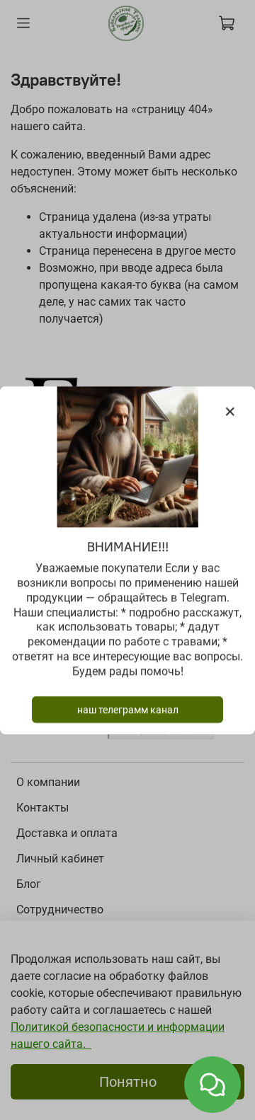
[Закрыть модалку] (230, 411)
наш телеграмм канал (127, 709)
